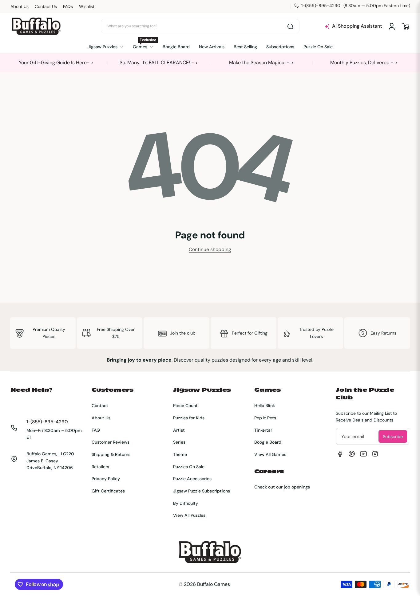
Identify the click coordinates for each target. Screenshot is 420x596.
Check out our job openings (282, 487)
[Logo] (36, 26)
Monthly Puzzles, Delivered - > (364, 62)
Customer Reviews (110, 442)
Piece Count (185, 405)
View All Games (270, 454)
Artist (179, 430)
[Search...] (290, 26)
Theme (180, 454)
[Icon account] (391, 26)
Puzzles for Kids (188, 418)
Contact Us (46, 6)
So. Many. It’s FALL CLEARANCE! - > (159, 62)
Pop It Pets (265, 418)
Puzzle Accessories (192, 478)
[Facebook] (340, 453)
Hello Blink (264, 405)
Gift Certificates (108, 491)
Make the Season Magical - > (261, 62)
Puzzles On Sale (188, 466)
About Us (19, 6)
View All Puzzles (189, 515)
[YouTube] (363, 453)
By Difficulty (185, 503)
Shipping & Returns (111, 454)
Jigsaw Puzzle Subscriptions (201, 491)
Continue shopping (210, 249)
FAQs (68, 6)
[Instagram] (375, 453)
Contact (100, 405)
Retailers (100, 466)
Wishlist (86, 6)
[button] (406, 26)
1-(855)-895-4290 (47, 422)
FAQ (96, 430)
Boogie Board (267, 442)
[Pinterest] (351, 453)
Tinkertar (263, 430)
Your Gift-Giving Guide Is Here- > (56, 62)
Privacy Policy (106, 478)
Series (179, 442)
